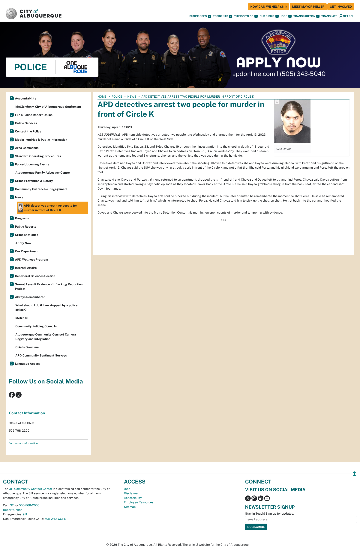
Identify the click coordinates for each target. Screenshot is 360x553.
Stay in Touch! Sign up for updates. (269, 513)
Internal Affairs (26, 268)
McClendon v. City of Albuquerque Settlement (48, 106)
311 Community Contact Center (30, 489)
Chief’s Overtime (27, 347)
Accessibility (133, 498)
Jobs (283, 16)
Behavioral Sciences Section (35, 276)
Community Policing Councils (36, 326)
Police (117, 96)
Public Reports (25, 226)
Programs (22, 218)
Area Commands (26, 148)
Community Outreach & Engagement (41, 189)
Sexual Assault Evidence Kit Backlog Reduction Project (48, 286)
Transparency (304, 16)
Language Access (27, 363)
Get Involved (341, 6)
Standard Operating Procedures (38, 156)
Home (102, 96)
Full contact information (23, 443)
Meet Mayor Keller (308, 6)
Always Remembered (30, 297)
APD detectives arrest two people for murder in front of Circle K (50, 208)
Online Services (26, 123)
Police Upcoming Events (32, 164)
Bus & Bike (267, 16)
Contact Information (27, 413)
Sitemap (130, 507)
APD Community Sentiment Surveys (41, 355)
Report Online (12, 510)
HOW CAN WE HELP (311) (268, 6)
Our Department (27, 251)
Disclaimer (131, 493)
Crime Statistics (26, 235)
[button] (329, 16)
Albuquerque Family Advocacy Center (42, 172)
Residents (220, 16)
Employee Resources (138, 502)
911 (25, 514)
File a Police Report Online (33, 115)
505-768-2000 (29, 505)
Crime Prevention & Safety (34, 181)
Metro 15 (21, 318)
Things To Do (244, 16)
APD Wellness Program (31, 259)
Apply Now (23, 243)
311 (12, 505)
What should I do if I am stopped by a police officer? (46, 307)
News (131, 96)
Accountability (25, 98)
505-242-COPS (55, 519)
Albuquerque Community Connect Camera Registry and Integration (45, 337)
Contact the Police (28, 131)
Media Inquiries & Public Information (41, 139)
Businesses (198, 16)
